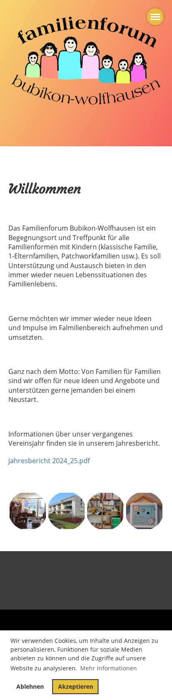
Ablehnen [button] (30, 686)
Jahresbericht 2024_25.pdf (49, 460)
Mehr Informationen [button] (108, 668)
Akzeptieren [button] (75, 686)
